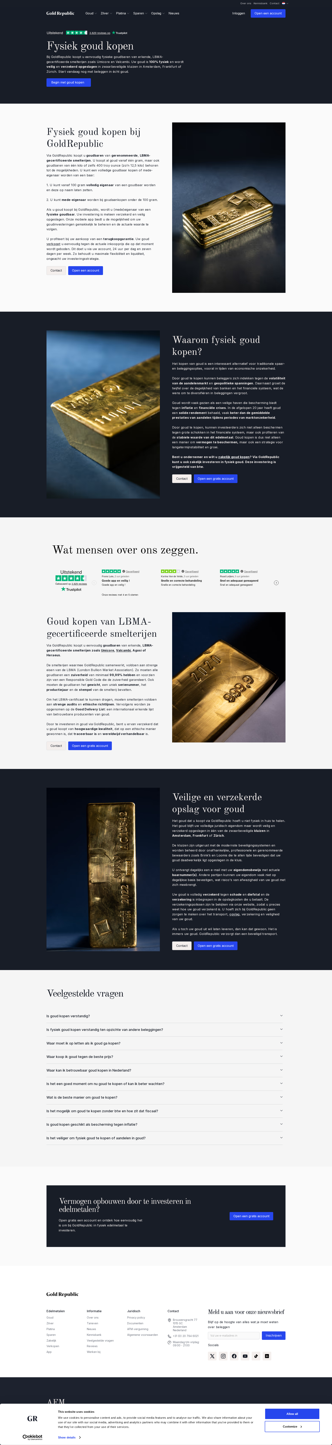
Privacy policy (136, 1317)
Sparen (51, 1334)
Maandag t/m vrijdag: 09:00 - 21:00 (186, 1343)
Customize (290, 1426)
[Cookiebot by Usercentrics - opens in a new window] (32, 1437)
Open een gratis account (216, 479)
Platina (50, 1329)
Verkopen (52, 1346)
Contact (274, 3)
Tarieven (92, 1323)
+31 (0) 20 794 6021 (185, 1336)
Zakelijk (51, 1340)
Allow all (292, 1413)
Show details (67, 1437)
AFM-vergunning (137, 1329)
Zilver (50, 1323)
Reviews (92, 1346)
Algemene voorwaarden (142, 1334)
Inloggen (238, 13)
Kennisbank (260, 3)
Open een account (268, 13)
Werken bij (93, 1351)
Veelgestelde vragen (100, 1340)
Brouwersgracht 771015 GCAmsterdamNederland (185, 1325)
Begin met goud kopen (68, 82)
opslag (234, 914)
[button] (91, 13)
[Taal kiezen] (285, 3)
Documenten (135, 1323)
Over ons (245, 3)
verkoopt (53, 244)
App (49, 1351)
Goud (49, 1317)
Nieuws (173, 13)
